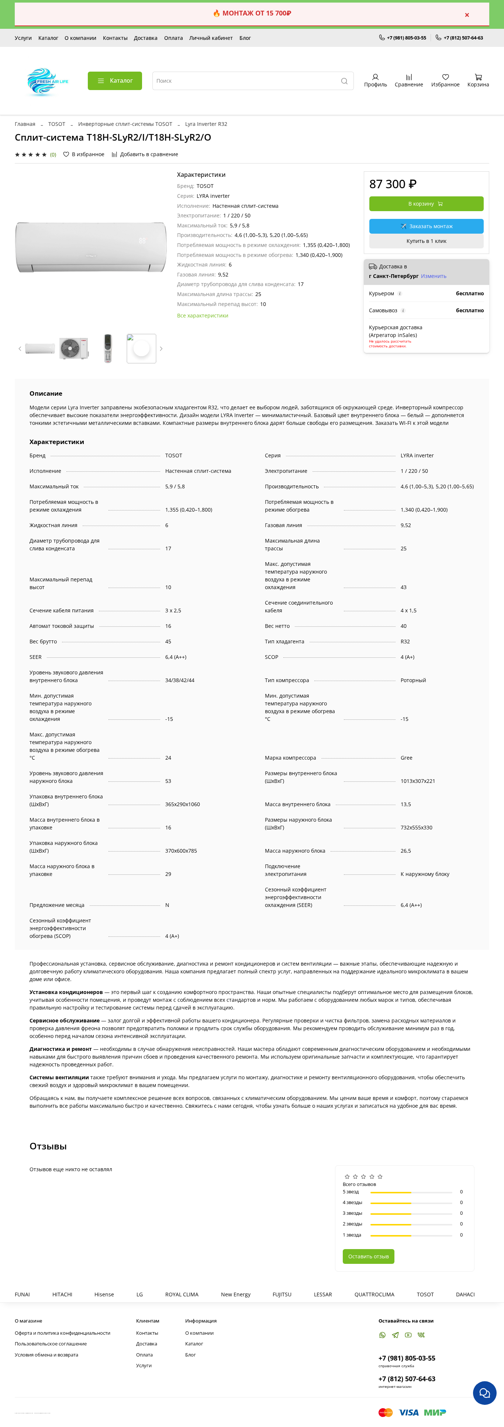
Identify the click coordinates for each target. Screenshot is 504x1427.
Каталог (48, 37)
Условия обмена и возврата (46, 1355)
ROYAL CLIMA (182, 1294)
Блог (245, 37)
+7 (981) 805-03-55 (406, 37)
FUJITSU (282, 1294)
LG (140, 1294)
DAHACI (465, 1294)
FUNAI (22, 1294)
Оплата (173, 37)
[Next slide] (156, 247)
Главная (25, 123)
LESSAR (323, 1294)
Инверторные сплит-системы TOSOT (125, 123)
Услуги (23, 37)
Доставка (146, 37)
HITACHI (62, 1294)
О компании (80, 37)
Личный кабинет (211, 37)
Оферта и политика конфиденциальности (62, 1333)
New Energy (236, 1294)
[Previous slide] (25, 247)
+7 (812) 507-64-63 (463, 37)
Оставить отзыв (368, 1256)
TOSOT (56, 123)
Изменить (433, 276)
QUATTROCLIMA (374, 1294)
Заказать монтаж (426, 226)
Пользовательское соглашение (51, 1344)
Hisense (104, 1294)
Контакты (115, 37)
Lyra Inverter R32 (206, 123)
